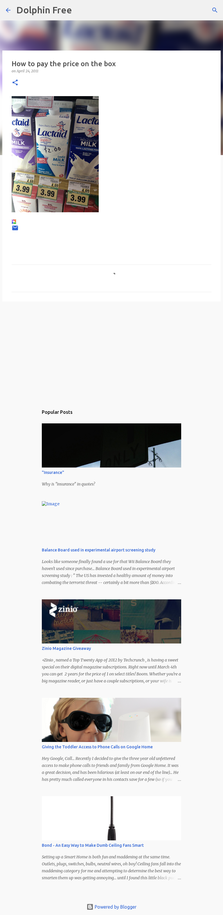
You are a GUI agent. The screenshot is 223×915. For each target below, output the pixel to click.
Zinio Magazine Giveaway (66, 648)
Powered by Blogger (114, 906)
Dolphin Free (44, 10)
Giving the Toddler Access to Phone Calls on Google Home (97, 747)
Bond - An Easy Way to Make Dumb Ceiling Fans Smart (93, 845)
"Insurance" (53, 472)
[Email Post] (15, 230)
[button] (15, 83)
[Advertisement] (111, 350)
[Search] (80, 10)
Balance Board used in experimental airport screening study (98, 550)
